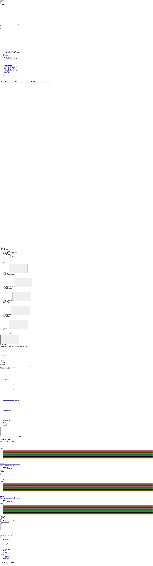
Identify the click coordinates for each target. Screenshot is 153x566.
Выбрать (2, 463)
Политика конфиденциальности (7, 564)
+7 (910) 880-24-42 (4, 14)
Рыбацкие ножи (8, 64)
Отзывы (4, 74)
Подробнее (2, 461)
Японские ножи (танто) (10, 67)
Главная (4, 54)
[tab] (78, 422)
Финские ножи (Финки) (10, 60)
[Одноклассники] (3, 364)
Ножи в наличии (6, 71)
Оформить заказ (12, 521)
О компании (5, 55)
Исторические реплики (10, 69)
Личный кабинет (6, 76)
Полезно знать (6, 75)
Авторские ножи (8, 65)
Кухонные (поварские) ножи (11, 70)
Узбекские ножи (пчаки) (10, 62)
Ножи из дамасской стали (10, 59)
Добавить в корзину (4, 367)
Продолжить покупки (4, 521)
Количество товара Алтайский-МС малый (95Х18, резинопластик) (14, 365)
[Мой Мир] (4, 364)
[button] (0, 26)
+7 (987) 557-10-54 (12, 14)
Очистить (2, 360)
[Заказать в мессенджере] (5, 368)
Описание (5, 422)
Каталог (4, 56)
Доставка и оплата (6, 72)
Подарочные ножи (9, 61)
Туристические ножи (9, 68)
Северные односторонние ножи (11, 66)
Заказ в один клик (12, 367)
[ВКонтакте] (1, 364)
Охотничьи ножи (8, 57)
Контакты (5, 73)
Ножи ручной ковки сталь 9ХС (11, 58)
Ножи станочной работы (13, 78)
